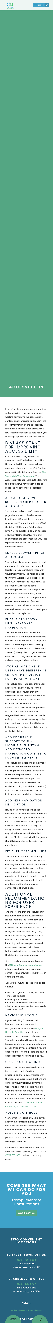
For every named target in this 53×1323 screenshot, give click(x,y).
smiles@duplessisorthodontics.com (26, 1310)
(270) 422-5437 (26, 1283)
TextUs (39, 1319)
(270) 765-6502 (13, 1155)
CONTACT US (26, 1213)
